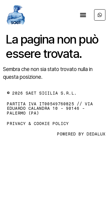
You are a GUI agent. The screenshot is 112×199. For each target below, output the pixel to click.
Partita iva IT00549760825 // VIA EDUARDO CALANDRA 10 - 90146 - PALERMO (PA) (50, 108)
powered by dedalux (81, 134)
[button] (83, 15)
